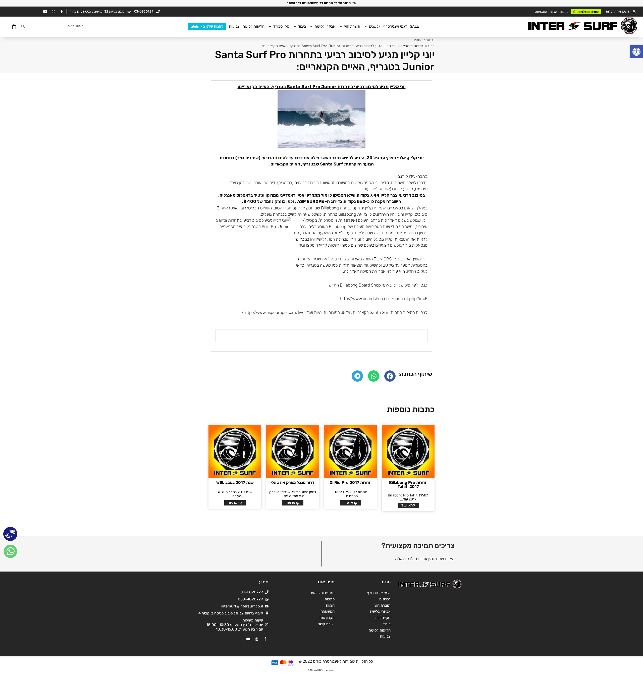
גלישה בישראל (412, 46)
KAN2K (318, 670)
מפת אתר (326, 582)
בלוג (431, 46)
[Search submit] (23, 26)
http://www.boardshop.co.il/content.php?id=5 (383, 298)
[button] (636, 51)
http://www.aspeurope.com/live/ (273, 312)
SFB (310, 670)
